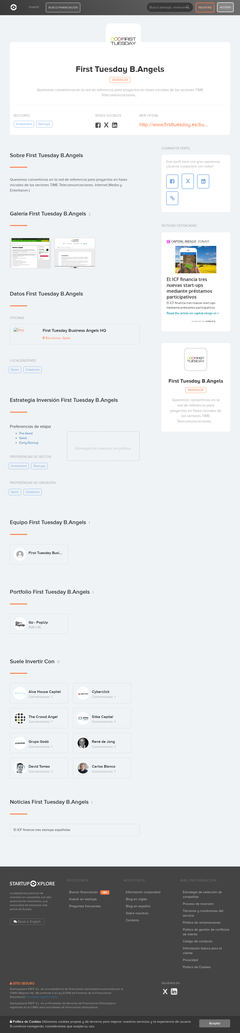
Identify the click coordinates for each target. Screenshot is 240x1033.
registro (205, 7)
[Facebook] (98, 125)
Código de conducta (197, 941)
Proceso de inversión (198, 904)
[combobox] (169, 7)
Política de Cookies (197, 967)
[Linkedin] (114, 125)
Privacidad (190, 960)
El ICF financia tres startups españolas (42, 830)
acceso (225, 7)
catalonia (33, 369)
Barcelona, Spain (58, 338)
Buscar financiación (88, 892)
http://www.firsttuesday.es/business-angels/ (173, 124)
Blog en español (138, 906)
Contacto (132, 920)
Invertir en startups (83, 899)
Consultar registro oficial (42, 997)
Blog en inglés (136, 899)
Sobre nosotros (137, 913)
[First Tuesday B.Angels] (30, 253)
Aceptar (215, 1023)
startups (44, 124)
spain (15, 369)
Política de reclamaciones (202, 922)
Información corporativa (143, 892)
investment (24, 124)
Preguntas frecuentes (85, 906)
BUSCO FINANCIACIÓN (63, 7)
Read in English (29, 921)
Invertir (34, 7)
